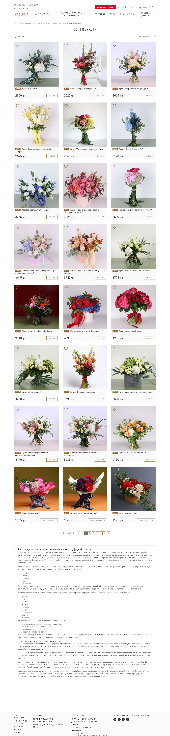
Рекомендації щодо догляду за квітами (48, 726)
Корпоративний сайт (105, 7)
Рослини (100, 14)
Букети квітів (42, 24)
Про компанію (20, 721)
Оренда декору (145, 14)
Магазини (18, 727)
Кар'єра (17, 732)
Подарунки (116, 14)
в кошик (52, 95)
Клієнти (17, 730)
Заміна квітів (77, 733)
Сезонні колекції (59, 24)
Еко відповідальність (43, 719)
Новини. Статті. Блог (42, 722)
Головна (18, 24)
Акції (129, 14)
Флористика (42, 14)
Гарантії (74, 725)
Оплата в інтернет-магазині (83, 719)
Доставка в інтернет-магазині (85, 722)
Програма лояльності (81, 728)
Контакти (18, 724)
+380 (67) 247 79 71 (22, 8)
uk (119, 7)
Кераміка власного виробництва (72, 14)
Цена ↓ (153, 37)
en (126, 7)
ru (123, 7)
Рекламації (76, 730)
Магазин (29, 24)
